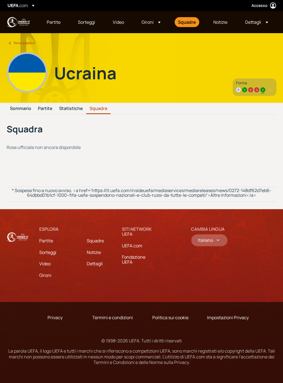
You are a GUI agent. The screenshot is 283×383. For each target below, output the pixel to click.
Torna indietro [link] (24, 43)
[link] (53, 22)
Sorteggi (47, 252)
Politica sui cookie (170, 317)
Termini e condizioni (112, 317)
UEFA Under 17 (18, 22)
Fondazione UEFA (133, 259)
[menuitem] (55, 22)
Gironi (45, 275)
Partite (45, 108)
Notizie (94, 252)
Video (45, 264)
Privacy (55, 317)
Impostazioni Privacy (228, 317)
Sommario (20, 108)
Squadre (95, 241)
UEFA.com (132, 246)
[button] (151, 22)
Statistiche (71, 108)
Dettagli (95, 264)
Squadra (98, 108)
